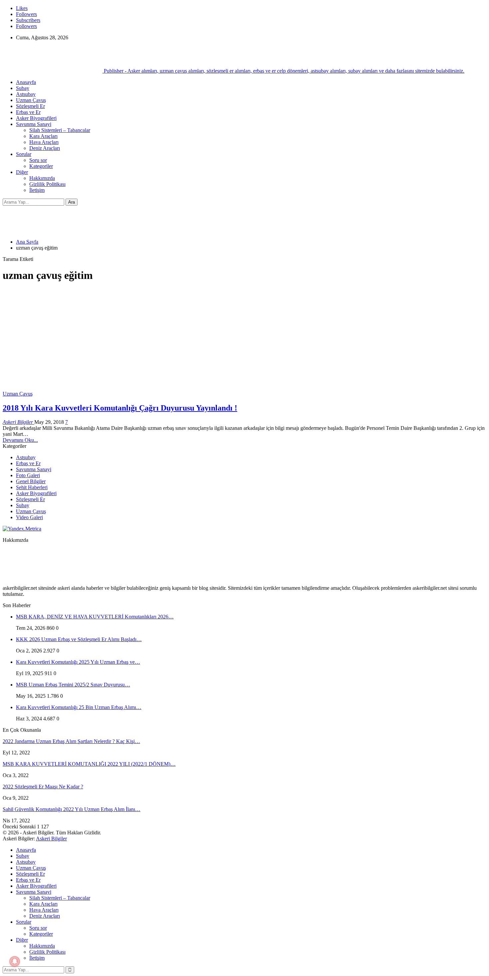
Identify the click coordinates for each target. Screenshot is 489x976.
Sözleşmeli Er (30, 106)
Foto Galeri (28, 475)
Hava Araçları (44, 142)
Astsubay (26, 94)
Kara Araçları (43, 136)
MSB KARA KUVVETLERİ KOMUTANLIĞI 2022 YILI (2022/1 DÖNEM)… (89, 764)
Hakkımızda (42, 178)
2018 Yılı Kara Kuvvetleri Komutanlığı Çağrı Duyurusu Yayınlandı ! (120, 408)
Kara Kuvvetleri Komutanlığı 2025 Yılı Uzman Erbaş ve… (78, 662)
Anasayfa (26, 82)
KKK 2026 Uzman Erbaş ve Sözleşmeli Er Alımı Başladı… (79, 639)
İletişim (37, 190)
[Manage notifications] (14, 961)
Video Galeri (29, 517)
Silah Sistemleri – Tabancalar (59, 130)
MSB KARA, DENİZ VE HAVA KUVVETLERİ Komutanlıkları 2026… (95, 616)
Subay (22, 88)
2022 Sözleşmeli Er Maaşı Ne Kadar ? (43, 786)
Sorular (23, 154)
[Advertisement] (244, 335)
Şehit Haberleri (32, 487)
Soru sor (38, 160)
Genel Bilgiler (31, 481)
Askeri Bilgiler (51, 838)
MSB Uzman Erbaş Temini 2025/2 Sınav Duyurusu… (73, 684)
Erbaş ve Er (28, 112)
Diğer (22, 172)
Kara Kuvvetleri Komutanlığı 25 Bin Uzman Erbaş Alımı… (78, 707)
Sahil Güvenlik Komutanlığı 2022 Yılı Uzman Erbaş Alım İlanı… (71, 809)
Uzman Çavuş (31, 100)
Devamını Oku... (20, 440)
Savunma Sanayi (33, 124)
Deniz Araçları (44, 148)
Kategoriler (41, 166)
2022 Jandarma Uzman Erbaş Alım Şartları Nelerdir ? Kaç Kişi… (71, 741)
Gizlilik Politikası (47, 184)
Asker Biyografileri (36, 118)
